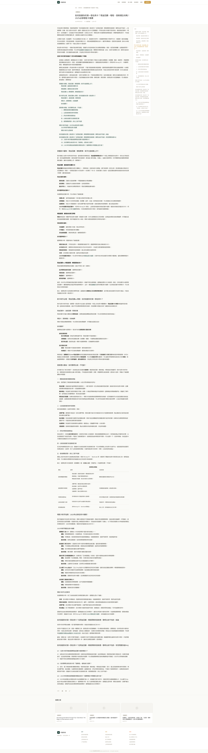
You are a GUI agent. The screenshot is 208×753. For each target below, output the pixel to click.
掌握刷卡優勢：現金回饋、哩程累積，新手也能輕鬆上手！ (76, 84)
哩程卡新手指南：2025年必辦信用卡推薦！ (71, 125)
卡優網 (74, 209)
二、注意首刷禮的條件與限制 (69, 113)
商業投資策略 (84, 737)
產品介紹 (107, 737)
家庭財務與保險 (108, 734)
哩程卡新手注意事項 (67, 130)
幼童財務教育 (132, 742)
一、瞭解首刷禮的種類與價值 (69, 110)
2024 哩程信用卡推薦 (93, 614)
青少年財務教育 (132, 734)
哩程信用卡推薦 (88, 256)
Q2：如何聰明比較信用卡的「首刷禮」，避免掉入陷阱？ (77, 142)
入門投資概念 (84, 742)
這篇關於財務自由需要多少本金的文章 (69, 633)
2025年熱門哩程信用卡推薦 (69, 127)
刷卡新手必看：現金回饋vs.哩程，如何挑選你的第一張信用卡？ (77, 95)
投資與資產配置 (84, 734)
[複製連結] (69, 691)
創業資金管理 (108, 742)
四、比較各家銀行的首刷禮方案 (70, 118)
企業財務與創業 (108, 744)
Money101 (67, 209)
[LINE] (66, 691)
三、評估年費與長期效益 (68, 115)
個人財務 (130, 2)
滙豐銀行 (94, 285)
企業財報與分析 (84, 739)
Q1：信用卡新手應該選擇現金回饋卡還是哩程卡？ (75, 139)
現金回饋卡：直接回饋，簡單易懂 (71, 98)
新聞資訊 (80, 8)
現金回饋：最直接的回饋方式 (69, 86)
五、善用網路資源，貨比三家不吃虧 (71, 121)
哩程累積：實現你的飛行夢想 (69, 89)
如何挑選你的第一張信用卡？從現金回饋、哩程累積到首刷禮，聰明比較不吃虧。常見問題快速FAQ (87, 137)
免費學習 (147, 2)
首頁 (119, 2)
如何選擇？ (64, 104)
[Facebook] (62, 691)
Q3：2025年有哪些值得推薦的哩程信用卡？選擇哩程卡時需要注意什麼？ (82, 145)
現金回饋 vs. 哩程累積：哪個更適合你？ (72, 92)
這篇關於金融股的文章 (85, 50)
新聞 (141, 2)
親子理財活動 (132, 744)
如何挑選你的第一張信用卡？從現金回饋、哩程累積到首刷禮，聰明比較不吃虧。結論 (84, 134)
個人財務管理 (108, 739)
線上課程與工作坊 (133, 737)
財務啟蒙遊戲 (132, 739)
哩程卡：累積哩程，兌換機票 (69, 101)
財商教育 (136, 2)
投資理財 (124, 2)
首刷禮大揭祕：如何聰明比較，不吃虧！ (71, 107)
